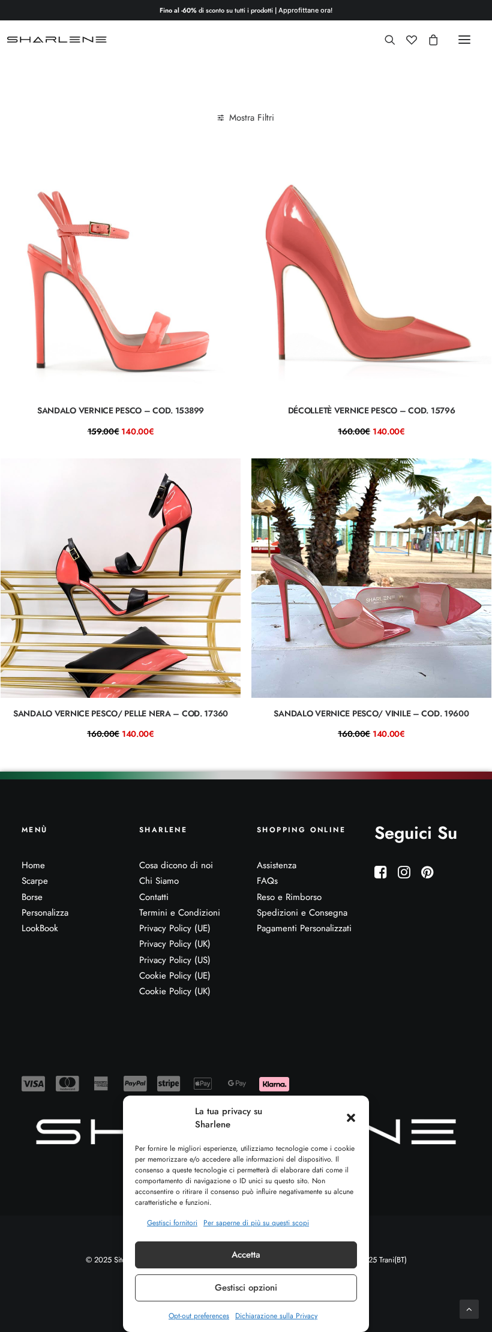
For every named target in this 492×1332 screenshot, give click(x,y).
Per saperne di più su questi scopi (256, 1222)
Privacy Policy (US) (175, 960)
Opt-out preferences (199, 1315)
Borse (32, 897)
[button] (351, 1118)
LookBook (40, 928)
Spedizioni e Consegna (302, 912)
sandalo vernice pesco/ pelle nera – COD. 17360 (120, 713)
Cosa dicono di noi (176, 865)
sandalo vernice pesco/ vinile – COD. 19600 (371, 713)
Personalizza (45, 912)
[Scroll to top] (469, 1308)
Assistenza (276, 865)
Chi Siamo (159, 880)
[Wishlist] (406, 39)
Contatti (154, 897)
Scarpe (35, 880)
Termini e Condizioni (179, 912)
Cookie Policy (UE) (175, 975)
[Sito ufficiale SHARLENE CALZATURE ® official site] (58, 40)
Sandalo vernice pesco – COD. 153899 (120, 410)
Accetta (246, 1254)
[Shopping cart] (428, 39)
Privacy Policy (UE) (175, 928)
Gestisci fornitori (172, 1222)
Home (33, 865)
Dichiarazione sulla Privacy (276, 1315)
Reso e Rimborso (289, 897)
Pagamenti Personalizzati (304, 928)
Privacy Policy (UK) (175, 943)
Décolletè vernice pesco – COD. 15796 (371, 410)
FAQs (267, 880)
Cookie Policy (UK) (175, 991)
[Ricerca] (384, 39)
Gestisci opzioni (246, 1287)
